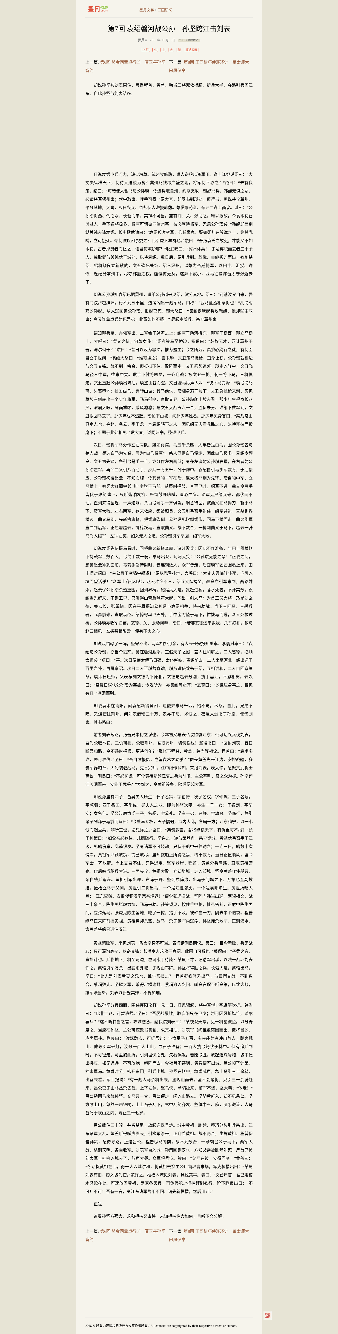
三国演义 (165, 10)
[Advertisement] (169, 134)
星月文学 (107, 9)
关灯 (146, 50)
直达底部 (191, 50)
